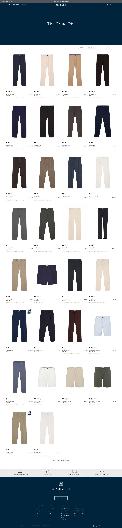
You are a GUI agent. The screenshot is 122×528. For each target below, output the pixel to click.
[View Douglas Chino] (89, 142)
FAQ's (62, 517)
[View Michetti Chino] (6, 347)
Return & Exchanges (65, 511)
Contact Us (63, 519)
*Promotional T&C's (65, 515)
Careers (37, 515)
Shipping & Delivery (65, 508)
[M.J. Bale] (61, 483)
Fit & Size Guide (51, 508)
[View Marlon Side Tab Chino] (62, 193)
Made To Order (77, 511)
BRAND (24, 4)
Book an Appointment (78, 508)
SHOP (9, 4)
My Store (3, 1)
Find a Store (38, 508)
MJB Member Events (52, 511)
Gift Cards (50, 513)
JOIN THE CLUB (61, 498)
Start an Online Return (65, 513)
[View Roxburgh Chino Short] (34, 296)
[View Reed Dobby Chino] (62, 142)
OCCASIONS (16, 4)
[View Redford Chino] (6, 142)
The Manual (38, 513)
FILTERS (82, 47)
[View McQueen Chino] (6, 91)
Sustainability (38, 511)
